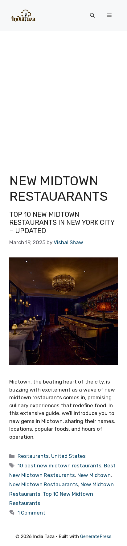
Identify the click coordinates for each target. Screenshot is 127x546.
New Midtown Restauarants (43, 484)
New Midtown (94, 475)
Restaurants (33, 456)
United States (68, 456)
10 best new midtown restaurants (59, 465)
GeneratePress (96, 536)
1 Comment (31, 513)
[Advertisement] (63, 97)
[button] (92, 15)
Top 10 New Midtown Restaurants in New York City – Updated (61, 222)
